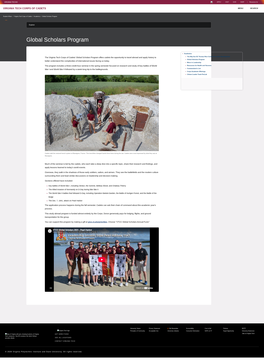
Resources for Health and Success (199, 65)
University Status (135, 328)
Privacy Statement (154, 328)
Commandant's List (194, 68)
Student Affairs (8, 16)
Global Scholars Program (49, 16)
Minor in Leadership (194, 62)
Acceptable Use (153, 331)
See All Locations (64, 337)
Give (234, 2)
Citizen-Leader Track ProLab (197, 74)
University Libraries (173, 331)
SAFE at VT (208, 331)
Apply (219, 2)
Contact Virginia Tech (65, 341)
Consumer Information (192, 331)
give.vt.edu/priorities (97, 222)
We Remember (173, 328)
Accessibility (190, 328)
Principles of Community (137, 331)
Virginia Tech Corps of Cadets (23, 16)
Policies (225, 328)
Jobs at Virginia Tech (248, 333)
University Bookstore (248, 331)
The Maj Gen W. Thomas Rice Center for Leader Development (208, 56)
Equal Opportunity (228, 331)
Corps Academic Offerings (196, 71)
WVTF (244, 328)
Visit (227, 2)
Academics (37, 16)
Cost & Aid (208, 328)
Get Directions (62, 334)
